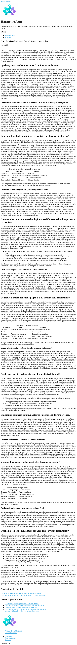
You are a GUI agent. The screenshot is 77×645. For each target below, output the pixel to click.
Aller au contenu (6, 2)
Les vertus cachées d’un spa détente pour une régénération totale (21, 593)
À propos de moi (10, 35)
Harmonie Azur (11, 21)
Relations (8, 37)
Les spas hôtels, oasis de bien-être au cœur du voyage (22, 611)
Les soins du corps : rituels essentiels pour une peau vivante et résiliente (23, 595)
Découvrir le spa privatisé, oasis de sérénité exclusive (21, 607)
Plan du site (8, 636)
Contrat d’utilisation (11, 633)
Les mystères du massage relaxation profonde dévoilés (22, 604)
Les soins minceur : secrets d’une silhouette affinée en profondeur (25, 609)
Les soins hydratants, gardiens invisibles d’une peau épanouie (24, 605)
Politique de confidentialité (13, 631)
